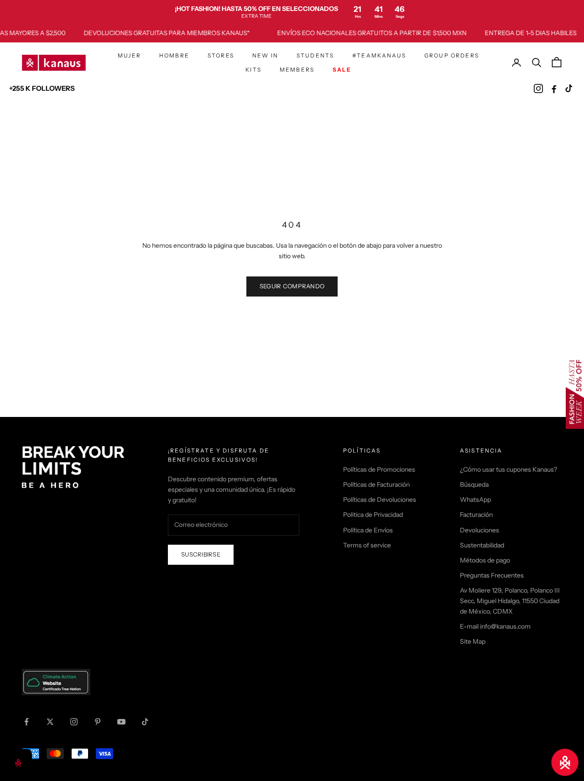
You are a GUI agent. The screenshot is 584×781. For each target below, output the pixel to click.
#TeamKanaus (379, 55)
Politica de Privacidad (373, 514)
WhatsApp (475, 499)
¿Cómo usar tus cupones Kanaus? (508, 469)
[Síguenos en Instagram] (73, 721)
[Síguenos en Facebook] (26, 721)
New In (265, 55)
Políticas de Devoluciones (379, 499)
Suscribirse (200, 554)
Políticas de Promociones (379, 469)
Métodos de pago (485, 560)
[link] (292, 12)
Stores (221, 55)
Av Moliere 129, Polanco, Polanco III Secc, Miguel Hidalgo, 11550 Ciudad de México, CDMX (510, 600)
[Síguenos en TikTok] (145, 721)
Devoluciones (479, 530)
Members (297, 69)
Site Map (472, 641)
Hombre (174, 55)
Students (315, 55)
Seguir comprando (292, 286)
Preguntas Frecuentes (492, 575)
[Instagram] (538, 88)
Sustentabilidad (482, 545)
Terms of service (367, 545)
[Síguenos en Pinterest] (97, 721)
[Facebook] (553, 88)
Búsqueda (474, 484)
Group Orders (451, 55)
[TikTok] (569, 88)
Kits (253, 69)
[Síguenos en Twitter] (50, 721)
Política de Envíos (368, 530)
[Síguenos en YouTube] (121, 721)
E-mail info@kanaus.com (495, 626)
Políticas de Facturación (376, 484)
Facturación (476, 514)
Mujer (129, 55)
